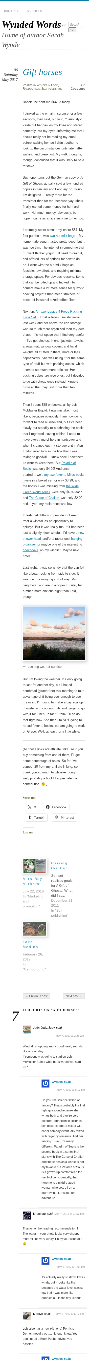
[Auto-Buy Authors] (34, 866)
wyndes (42, 85)
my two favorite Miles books (64, 474)
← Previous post (36, 996)
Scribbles (34, 10)
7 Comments (78, 86)
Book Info (12, 10)
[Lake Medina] (34, 929)
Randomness (31, 88)
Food (54, 85)
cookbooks (30, 550)
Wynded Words (31, 24)
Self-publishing (52, 88)
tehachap (39, 1214)
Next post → (74, 996)
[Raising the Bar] (65, 888)
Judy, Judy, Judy (44, 1027)
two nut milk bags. (63, 236)
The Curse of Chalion (44, 498)
